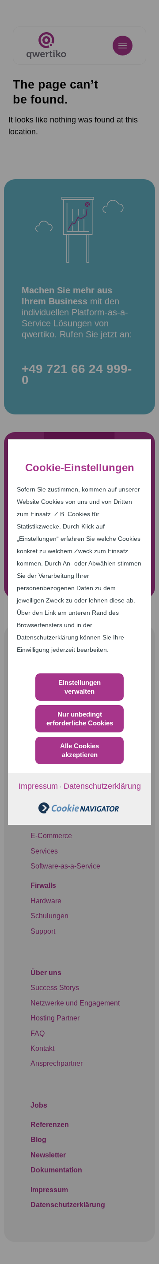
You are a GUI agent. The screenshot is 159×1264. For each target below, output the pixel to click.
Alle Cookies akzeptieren (79, 750)
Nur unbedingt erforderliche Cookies (79, 718)
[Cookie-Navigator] (78, 810)
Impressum (38, 786)
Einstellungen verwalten (79, 687)
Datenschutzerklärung (102, 786)
